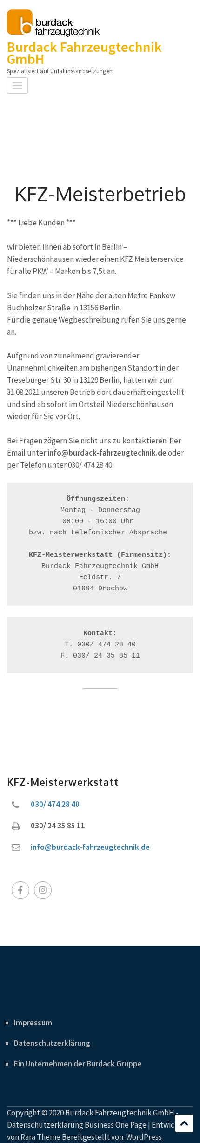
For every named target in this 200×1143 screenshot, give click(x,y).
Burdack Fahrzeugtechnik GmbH (84, 53)
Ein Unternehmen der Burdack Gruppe (78, 1064)
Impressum (33, 1022)
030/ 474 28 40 (55, 804)
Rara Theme (40, 1137)
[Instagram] (43, 890)
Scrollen (184, 1123)
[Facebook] (20, 890)
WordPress (144, 1137)
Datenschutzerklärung (52, 1043)
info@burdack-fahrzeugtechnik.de (90, 847)
